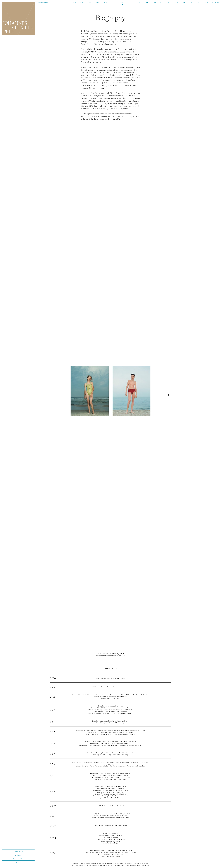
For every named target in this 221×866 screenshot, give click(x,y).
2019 (139, 2)
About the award (43, 2)
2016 (161, 2)
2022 (97, 2)
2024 (81, 2)
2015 (169, 2)
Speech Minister (18, 859)
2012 (191, 2)
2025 (74, 2)
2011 (199, 2)
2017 (154, 2)
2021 (105, 2)
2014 (176, 2)
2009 (214, 2)
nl (218, 2)
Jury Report (18, 855)
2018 (147, 2)
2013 (184, 2)
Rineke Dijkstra (18, 851)
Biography (18, 862)
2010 (206, 2)
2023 (89, 2)
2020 (122, 2)
